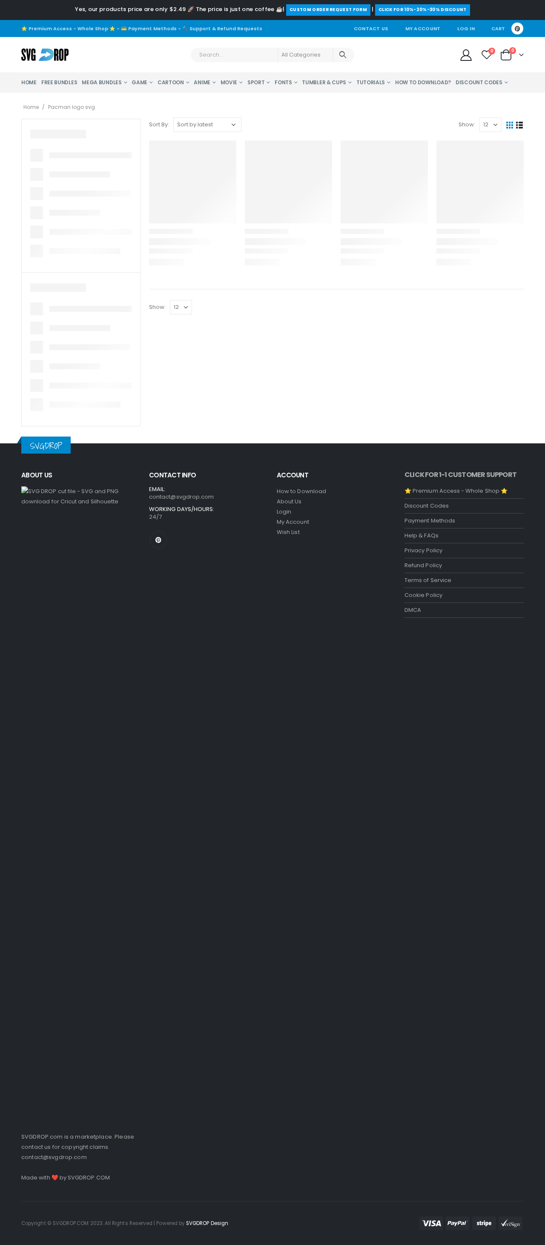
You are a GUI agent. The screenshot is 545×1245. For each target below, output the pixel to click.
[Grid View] (510, 125)
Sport (256, 82)
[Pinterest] (517, 28)
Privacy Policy (423, 550)
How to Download (301, 491)
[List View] (520, 125)
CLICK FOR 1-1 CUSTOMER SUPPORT (460, 475)
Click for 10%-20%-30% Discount (423, 9)
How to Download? (423, 82)
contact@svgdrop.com (54, 1157)
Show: (467, 124)
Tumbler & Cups (324, 82)
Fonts (283, 82)
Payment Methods (429, 521)
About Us (289, 501)
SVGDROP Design (207, 1223)
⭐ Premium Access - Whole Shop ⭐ (68, 28)
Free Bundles (59, 82)
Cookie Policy (423, 595)
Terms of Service (427, 580)
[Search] (343, 55)
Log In (466, 28)
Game (139, 82)
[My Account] (465, 54)
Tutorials (370, 82)
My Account (423, 28)
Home (29, 82)
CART (498, 28)
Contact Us (371, 28)
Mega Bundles (101, 82)
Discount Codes (479, 82)
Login (284, 512)
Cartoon (171, 82)
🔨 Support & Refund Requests (222, 28)
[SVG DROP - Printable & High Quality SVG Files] (45, 55)
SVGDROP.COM (89, 1178)
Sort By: (159, 124)
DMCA (412, 610)
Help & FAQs (421, 535)
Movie (229, 82)
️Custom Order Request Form (328, 9)
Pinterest (158, 539)
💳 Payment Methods (149, 28)
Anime (202, 82)
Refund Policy (423, 565)
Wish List (288, 532)
